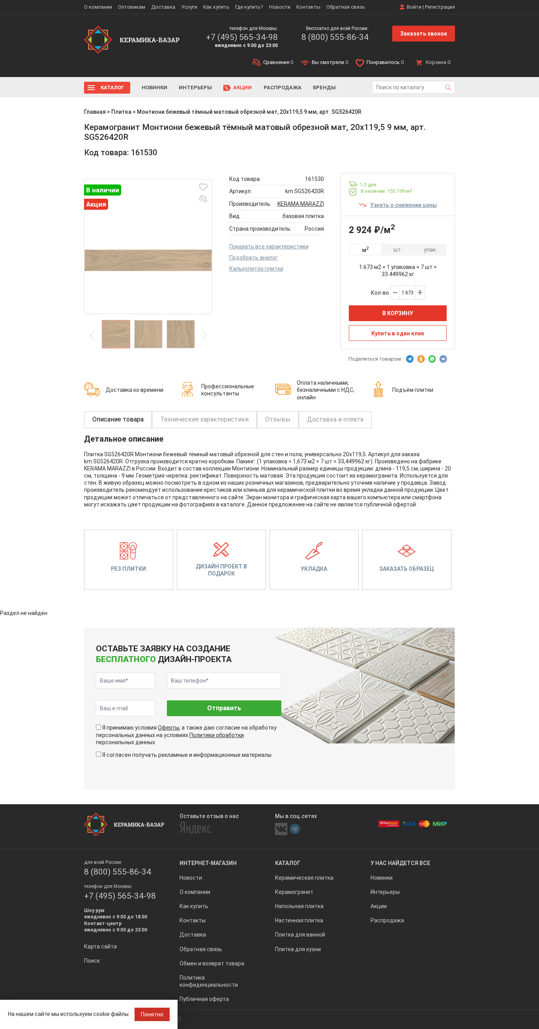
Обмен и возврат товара (212, 963)
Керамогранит (294, 892)
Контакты (308, 7)
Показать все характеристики (269, 246)
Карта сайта (100, 946)
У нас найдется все (400, 863)
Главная (95, 112)
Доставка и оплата (335, 419)
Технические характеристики (204, 419)
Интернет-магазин (208, 863)
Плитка (121, 112)
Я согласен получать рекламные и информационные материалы (186, 755)
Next (204, 334)
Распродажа (282, 87)
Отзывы (277, 419)
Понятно (152, 1014)
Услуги (189, 7)
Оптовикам (131, 7)
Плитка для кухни (298, 949)
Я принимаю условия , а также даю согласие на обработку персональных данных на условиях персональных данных (186, 734)
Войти (414, 7)
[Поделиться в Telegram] (410, 359)
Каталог (112, 87)
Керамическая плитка (304, 878)
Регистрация (440, 7)
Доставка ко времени (134, 390)
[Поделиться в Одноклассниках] (421, 359)
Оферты (168, 727)
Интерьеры (195, 87)
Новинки (154, 87)
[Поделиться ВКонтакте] (443, 359)
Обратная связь (345, 7)
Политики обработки (216, 735)
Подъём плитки (412, 390)
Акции (242, 87)
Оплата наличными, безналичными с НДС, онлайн (325, 390)
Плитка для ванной (300, 934)
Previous (92, 334)
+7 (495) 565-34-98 (242, 37)
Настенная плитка (299, 920)
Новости (279, 7)
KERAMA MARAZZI (300, 204)
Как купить (216, 7)
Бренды (324, 87)
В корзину (397, 313)
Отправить (224, 708)
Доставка (163, 7)
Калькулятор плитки (256, 268)
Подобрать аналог (253, 257)
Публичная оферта (204, 999)
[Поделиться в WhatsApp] (432, 359)
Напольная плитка (299, 906)
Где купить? (249, 7)
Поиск (92, 961)
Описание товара (118, 419)
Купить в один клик (397, 333)
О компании (98, 7)
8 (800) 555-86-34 (335, 37)
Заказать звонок (423, 33)
